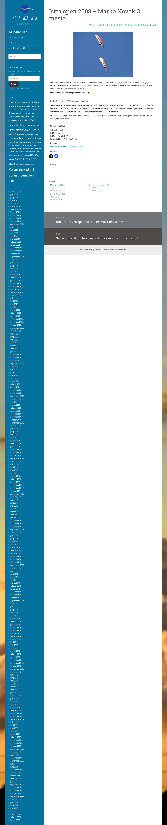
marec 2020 (15, 405)
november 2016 (16, 524)
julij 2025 (14, 227)
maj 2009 (14, 728)
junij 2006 (14, 767)
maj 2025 (14, 233)
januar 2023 (15, 316)
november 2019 (16, 417)
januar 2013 (15, 657)
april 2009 (14, 731)
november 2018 (16, 452)
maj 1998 (14, 808)
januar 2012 (15, 693)
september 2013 (17, 636)
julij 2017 (14, 500)
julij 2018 (14, 464)
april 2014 (14, 615)
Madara (30, 142)
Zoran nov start (29, 165)
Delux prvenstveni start (31, 113)
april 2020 (14, 402)
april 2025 (14, 236)
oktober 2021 (15, 361)
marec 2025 (15, 239)
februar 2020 (15, 408)
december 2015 (16, 556)
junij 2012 (14, 678)
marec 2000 (15, 776)
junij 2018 (14, 467)
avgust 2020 (15, 399)
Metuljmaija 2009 (57, 185)
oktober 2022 (15, 325)
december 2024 (16, 248)
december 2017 (16, 485)
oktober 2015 (15, 562)
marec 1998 (15, 814)
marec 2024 (15, 274)
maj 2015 (14, 577)
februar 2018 (15, 479)
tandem (34, 155)
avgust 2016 (15, 532)
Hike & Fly (34, 134)
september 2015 (17, 565)
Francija (11, 134)
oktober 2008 (15, 746)
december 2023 (16, 283)
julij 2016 (14, 535)
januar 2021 (15, 387)
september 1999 (17, 785)
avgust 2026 (15, 191)
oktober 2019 (15, 420)
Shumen (20, 155)
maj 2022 (14, 340)
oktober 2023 (15, 289)
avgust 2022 (15, 331)
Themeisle (122, 250)
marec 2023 (15, 310)
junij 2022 (14, 337)
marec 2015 (15, 583)
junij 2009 (14, 725)
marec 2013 (15, 651)
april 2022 (14, 343)
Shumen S (27, 155)
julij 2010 (14, 699)
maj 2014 (14, 613)
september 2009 (17, 719)
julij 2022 (14, 334)
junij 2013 (14, 642)
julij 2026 (14, 194)
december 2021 (16, 355)
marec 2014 (15, 618)
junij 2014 (14, 610)
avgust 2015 (15, 568)
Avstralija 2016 (26, 102)
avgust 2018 (15, 461)
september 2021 (17, 364)
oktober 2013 (15, 633)
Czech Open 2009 (57, 194)
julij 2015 (14, 571)
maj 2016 (14, 541)
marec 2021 (15, 381)
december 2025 (16, 215)
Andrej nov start (14, 103)
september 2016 (17, 530)
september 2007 (17, 761)
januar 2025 (15, 245)
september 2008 (17, 749)
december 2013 (16, 627)
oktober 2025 (15, 221)
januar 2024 (15, 280)
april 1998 (14, 811)
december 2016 (16, 521)
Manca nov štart (15, 145)
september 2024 (17, 257)
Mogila (24, 149)
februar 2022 (15, 349)
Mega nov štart (15, 148)
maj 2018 (14, 470)
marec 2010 (15, 708)
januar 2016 (15, 553)
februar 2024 (15, 277)
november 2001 (16, 770)
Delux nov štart (15, 113)
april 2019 (14, 438)
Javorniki (15, 139)
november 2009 (16, 716)
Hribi (10, 139)
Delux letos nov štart (29, 110)
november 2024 (16, 251)
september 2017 (17, 494)
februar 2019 (15, 444)
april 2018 (14, 473)
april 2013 (14, 648)
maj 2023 (14, 304)
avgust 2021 (15, 366)
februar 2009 (15, 737)
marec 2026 (15, 206)
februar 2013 (15, 654)
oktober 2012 (15, 666)
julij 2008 (14, 755)
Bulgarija (11, 110)
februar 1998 (15, 817)
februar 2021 (15, 384)
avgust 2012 (15, 672)
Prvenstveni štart (33, 152)
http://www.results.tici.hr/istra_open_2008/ (67, 146)
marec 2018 (15, 476)
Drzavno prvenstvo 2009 (99, 185)
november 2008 (16, 743)
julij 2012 (14, 675)
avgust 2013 (15, 639)
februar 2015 (15, 586)
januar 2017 (15, 518)
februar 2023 (15, 313)
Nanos (39, 149)
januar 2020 (15, 411)
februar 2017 (15, 515)
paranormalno (22, 152)
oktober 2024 (15, 254)
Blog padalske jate (16, 37)
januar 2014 (15, 624)
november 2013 (16, 630)
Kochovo (25, 142)
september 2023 (17, 292)
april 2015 (14, 580)
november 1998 (16, 791)
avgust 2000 (15, 773)
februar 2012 (15, 690)
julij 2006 (14, 764)
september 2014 (17, 601)
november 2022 (16, 322)
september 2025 (17, 224)
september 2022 (17, 328)
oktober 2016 (15, 527)
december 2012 (16, 660)
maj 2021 (14, 375)
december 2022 (16, 319)
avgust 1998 (15, 799)
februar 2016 (15, 550)
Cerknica (17, 110)
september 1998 (17, 796)
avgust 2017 (15, 497)
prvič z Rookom (13, 155)
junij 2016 (14, 538)
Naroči (13, 84)
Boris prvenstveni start (28, 106)
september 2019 (17, 423)
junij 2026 (14, 197)
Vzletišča (12, 43)
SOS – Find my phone (16, 48)
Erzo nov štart (31, 125)
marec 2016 (15, 547)
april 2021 (14, 378)
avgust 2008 (15, 752)
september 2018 (17, 458)
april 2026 (14, 203)
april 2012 (14, 684)
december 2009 (16, 713)
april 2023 (14, 307)
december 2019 (16, 414)
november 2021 (16, 358)
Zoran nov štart (21, 169)
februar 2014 (15, 621)
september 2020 (17, 396)
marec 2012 (15, 687)
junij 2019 (14, 432)
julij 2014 (14, 607)
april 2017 (14, 509)
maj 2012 (14, 681)
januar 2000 (15, 782)
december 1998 (16, 788)
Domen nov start (22, 116)
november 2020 (16, 393)
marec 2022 (15, 346)
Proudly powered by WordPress (91, 250)
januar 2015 (15, 589)
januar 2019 (15, 447)
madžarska (37, 142)
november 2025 (16, 218)
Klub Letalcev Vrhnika (17, 32)
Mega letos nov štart (29, 145)
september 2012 (17, 669)
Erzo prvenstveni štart (23, 130)
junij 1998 (14, 805)
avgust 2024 (15, 260)
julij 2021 (14, 369)
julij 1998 (14, 802)
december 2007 (16, 758)
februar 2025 (15, 242)
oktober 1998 (15, 793)
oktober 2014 (15, 598)
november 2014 (16, 595)
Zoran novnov (20, 165)
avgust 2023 (15, 295)
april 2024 (14, 271)
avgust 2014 (15, 604)
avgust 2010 (15, 696)
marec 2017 (15, 512)
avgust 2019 (15, 426)
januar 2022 (15, 352)
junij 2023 (14, 301)
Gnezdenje (19, 134)
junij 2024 (14, 266)
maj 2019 (14, 435)
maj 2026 (14, 200)
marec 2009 (15, 734)
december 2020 (16, 390)
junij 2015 (14, 574)
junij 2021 (14, 372)
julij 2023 (14, 298)
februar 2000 (15, 779)
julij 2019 (14, 429)
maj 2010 (14, 702)
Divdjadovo (11, 116)
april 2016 (14, 544)
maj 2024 (14, 269)
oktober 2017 (15, 491)
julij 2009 (14, 722)
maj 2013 (14, 645)
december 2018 (16, 449)
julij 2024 (14, 263)
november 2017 (16, 488)
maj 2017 (14, 506)
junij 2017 (14, 503)
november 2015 (16, 559)
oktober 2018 (15, 455)
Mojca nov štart (32, 149)
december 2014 (16, 592)
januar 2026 (15, 212)
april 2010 (14, 705)
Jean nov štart (27, 138)
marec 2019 (15, 441)
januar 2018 (15, 482)
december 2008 (16, 740)
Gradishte (28, 134)
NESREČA (11, 152)
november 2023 (16, 286)
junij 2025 (14, 230)
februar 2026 (15, 209)
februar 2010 (15, 710)
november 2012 (16, 663)
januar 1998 (15, 820)
